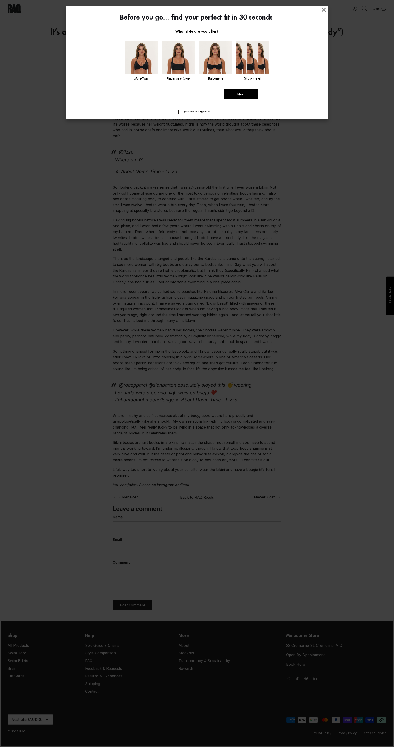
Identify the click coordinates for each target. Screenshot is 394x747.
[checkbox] (141, 61)
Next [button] (240, 94)
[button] (197, 112)
